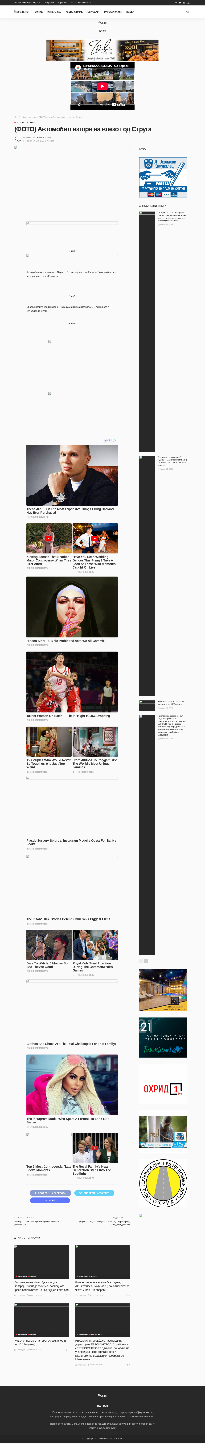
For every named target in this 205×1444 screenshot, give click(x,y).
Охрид (39, 12)
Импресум (49, 3)
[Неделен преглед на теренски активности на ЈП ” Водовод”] (41, 1320)
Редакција (27, 137)
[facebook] (176, 2)
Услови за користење (81, 3)
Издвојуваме (74, 12)
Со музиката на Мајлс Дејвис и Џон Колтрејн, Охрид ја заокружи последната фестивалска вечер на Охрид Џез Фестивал (41, 1286)
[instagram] (184, 2)
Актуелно (20, 122)
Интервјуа (54, 12)
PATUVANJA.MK (113, 12)
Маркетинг (62, 3)
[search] (188, 11)
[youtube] (188, 2)
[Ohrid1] (102, 1395)
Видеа (130, 12)
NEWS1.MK (93, 12)
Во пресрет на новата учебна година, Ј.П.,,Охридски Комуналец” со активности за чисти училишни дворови (102, 1286)
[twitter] (180, 2)
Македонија (96, 1334)
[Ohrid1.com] (21, 12)
